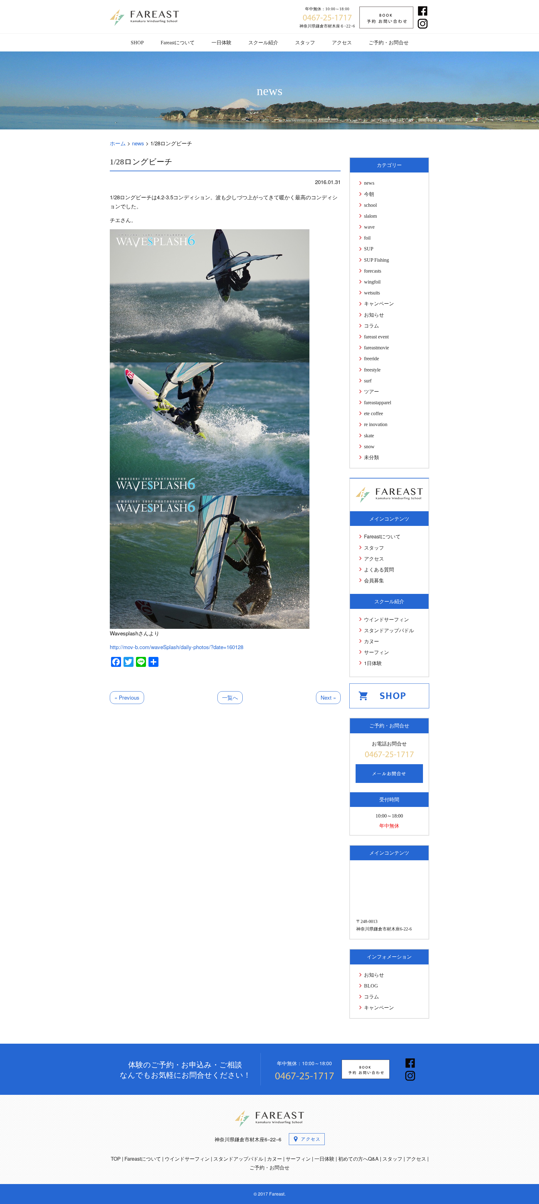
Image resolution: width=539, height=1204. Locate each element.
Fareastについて (178, 42)
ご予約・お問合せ (389, 42)
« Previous (126, 697)
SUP (368, 248)
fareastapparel (377, 402)
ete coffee (373, 413)
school (370, 205)
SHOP (137, 42)
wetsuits (372, 292)
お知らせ (374, 315)
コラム (371, 325)
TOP (116, 1158)
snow (369, 446)
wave (369, 227)
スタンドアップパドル (389, 630)
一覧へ (230, 697)
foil (367, 237)
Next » (328, 697)
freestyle (372, 369)
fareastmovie (376, 347)
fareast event (376, 336)
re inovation (375, 424)
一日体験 (221, 42)
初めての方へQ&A (358, 1158)
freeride (371, 358)
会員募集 (374, 580)
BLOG (371, 985)
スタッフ (305, 42)
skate (369, 435)
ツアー (371, 391)
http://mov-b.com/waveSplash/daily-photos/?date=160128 (176, 647)
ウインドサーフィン (386, 619)
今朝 (369, 194)
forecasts (372, 271)
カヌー (371, 641)
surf (367, 380)
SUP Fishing (376, 260)
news (369, 183)
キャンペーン (379, 303)
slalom (370, 216)
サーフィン (376, 652)
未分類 (371, 457)
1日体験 (373, 663)
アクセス (342, 42)
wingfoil (372, 281)
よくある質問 (379, 569)
